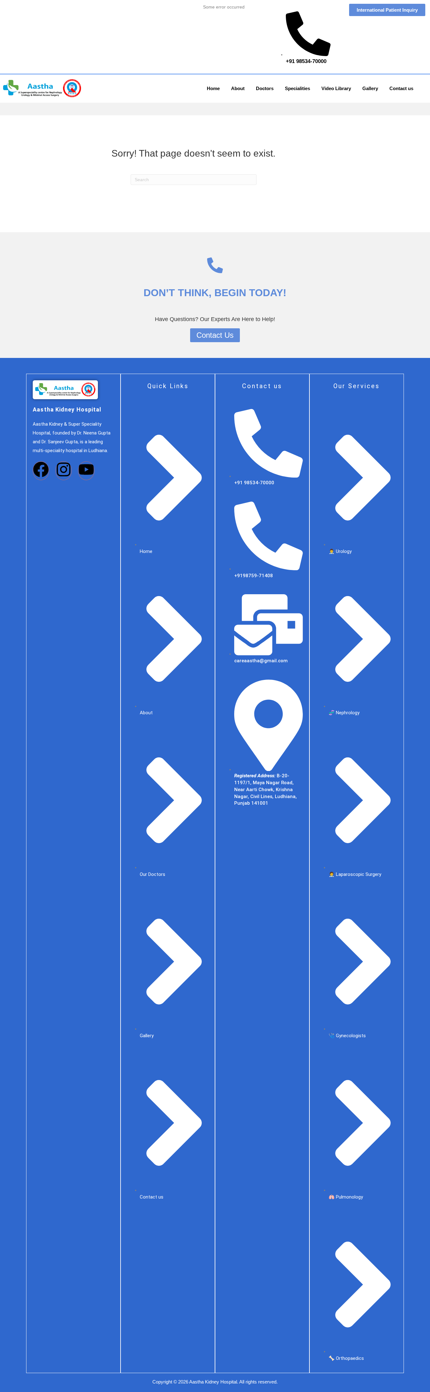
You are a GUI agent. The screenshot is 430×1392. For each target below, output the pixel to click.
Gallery (370, 88)
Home (213, 88)
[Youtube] (86, 470)
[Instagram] (63, 470)
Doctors (265, 88)
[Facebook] (41, 470)
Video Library (336, 88)
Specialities (297, 88)
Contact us (401, 88)
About (238, 88)
